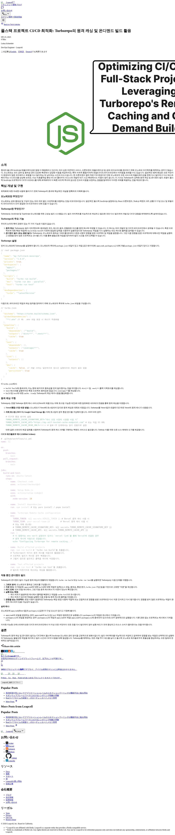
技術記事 (9, 784)
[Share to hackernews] (19, 652)
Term (8, 813)
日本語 (21, 52)
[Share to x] (2, 652)
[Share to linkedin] (7, 652)
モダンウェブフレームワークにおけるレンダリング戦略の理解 (32, 696)
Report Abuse (11, 820)
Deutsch (29, 52)
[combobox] (5, 14)
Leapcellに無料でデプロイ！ (12, 682)
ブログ (19, 5)
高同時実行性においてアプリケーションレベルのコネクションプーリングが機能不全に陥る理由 (47, 693)
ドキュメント (6, 5)
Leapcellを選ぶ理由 (14, 781)
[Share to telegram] (11, 652)
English (13, 52)
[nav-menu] (3, 20)
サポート (9, 776)
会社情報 (9, 797)
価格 (14, 5)
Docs (8, 772)
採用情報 (9, 800)
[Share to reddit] (9, 652)
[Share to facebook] (4, 652)
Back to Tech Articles (12, 24)
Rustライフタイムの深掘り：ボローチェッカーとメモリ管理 (31, 698)
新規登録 (15, 17)
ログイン (5, 17)
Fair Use (9, 817)
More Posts (10, 702)
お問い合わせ (11, 802)
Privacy (8, 815)
